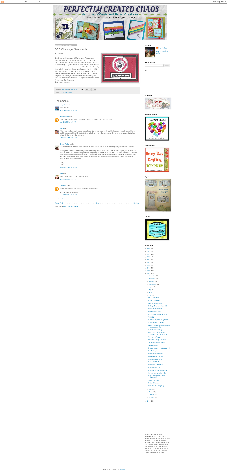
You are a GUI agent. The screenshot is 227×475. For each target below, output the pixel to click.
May (150, 295)
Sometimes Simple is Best (156, 342)
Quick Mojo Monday (154, 311)
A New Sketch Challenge (156, 322)
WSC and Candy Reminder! (157, 340)
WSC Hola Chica (153, 380)
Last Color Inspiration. (155, 309)
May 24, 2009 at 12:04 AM (68, 138)
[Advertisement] (156, 417)
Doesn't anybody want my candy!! (159, 348)
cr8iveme (63, 185)
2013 (149, 262)
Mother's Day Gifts (154, 367)
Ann (61, 174)
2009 (149, 273)
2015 (149, 257)
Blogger (122, 469)
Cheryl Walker (65, 144)
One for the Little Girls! (155, 365)
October (151, 281)
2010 (149, 271)
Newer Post (59, 203)
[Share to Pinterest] (95, 89)
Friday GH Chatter (154, 300)
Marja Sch (63, 105)
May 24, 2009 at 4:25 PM (68, 179)
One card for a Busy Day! (156, 386)
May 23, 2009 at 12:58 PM (68, 110)
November (152, 278)
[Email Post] (81, 89)
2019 (149, 248)
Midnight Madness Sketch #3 (157, 306)
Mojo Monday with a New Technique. (156, 376)
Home (98, 203)
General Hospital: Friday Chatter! (158, 320)
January (151, 397)
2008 (149, 401)
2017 (149, 251)
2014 (149, 259)
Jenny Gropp (64, 116)
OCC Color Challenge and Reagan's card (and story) (157, 333)
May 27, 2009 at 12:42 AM (68, 195)
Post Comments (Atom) (70, 206)
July (150, 290)
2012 (149, 265)
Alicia (62, 128)
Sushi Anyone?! (153, 345)
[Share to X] (90, 89)
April (150, 389)
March (151, 392)
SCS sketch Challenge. (155, 303)
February (152, 395)
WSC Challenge (153, 298)
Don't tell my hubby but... (156, 351)
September (152, 284)
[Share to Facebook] (92, 89)
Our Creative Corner (66, 92)
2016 (149, 254)
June (150, 292)
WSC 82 (151, 317)
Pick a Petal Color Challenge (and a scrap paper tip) (159, 326)
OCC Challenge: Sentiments (157, 314)
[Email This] (86, 89)
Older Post (136, 203)
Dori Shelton (162, 48)
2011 (149, 268)
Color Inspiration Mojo (155, 330)
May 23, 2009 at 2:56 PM (68, 122)
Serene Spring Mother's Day (157, 373)
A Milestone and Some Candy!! (158, 370)
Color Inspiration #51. (155, 359)
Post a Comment (63, 199)
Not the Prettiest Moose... (156, 356)
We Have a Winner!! (154, 337)
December (152, 276)
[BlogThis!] (88, 89)
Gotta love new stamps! (155, 353)
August (151, 287)
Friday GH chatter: (154, 383)
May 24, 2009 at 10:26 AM (68, 167)
